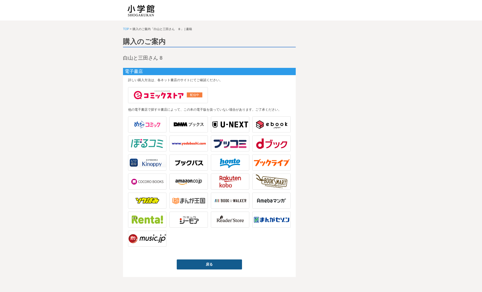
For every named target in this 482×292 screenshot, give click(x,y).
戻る (209, 264)
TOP (126, 29)
